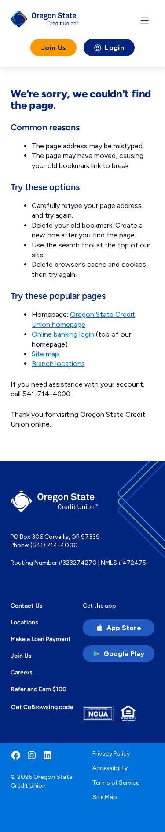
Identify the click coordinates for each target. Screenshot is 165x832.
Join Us (53, 47)
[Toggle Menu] (144, 20)
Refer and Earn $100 (38, 688)
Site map (45, 354)
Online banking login (63, 334)
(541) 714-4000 (54, 545)
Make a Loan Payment (41, 638)
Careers (22, 672)
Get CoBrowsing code (42, 706)
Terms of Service (115, 782)
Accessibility (110, 768)
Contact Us (27, 605)
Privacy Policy (111, 753)
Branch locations (58, 363)
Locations (24, 622)
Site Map (104, 797)
